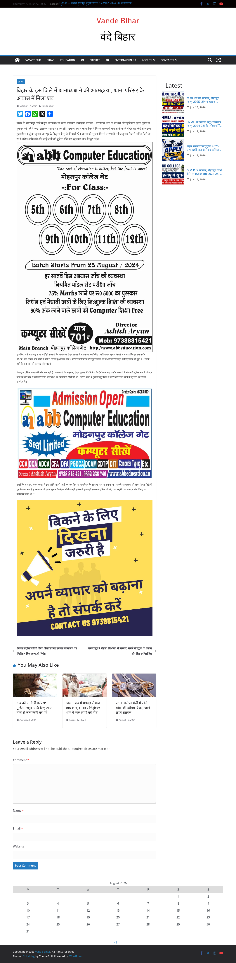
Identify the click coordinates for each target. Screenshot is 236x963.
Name (18, 810)
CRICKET (95, 60)
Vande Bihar (118, 20)
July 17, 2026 (198, 131)
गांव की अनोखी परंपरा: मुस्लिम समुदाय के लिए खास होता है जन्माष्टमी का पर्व (34, 707)
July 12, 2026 (198, 179)
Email (18, 828)
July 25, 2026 (198, 107)
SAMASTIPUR (33, 60)
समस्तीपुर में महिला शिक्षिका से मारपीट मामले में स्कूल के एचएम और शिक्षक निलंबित (120, 651)
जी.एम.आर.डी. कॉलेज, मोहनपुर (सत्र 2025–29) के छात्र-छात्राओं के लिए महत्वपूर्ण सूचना (203, 100)
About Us (148, 60)
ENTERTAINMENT (125, 60)
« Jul (116, 942)
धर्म (82, 60)
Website (18, 846)
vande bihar (48, 105)
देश (107, 60)
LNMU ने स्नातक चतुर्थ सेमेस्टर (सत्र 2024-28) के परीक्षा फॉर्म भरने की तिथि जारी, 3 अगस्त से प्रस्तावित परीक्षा (204, 124)
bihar (50, 60)
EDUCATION (67, 60)
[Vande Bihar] (17, 60)
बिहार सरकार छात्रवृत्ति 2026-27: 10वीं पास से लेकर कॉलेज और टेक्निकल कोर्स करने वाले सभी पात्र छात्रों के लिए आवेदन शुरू (205, 148)
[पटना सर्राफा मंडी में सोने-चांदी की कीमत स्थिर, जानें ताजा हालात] (134, 676)
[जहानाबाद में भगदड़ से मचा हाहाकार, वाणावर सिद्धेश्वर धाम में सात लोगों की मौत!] (85, 676)
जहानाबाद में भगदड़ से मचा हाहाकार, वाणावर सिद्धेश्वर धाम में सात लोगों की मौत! (83, 707)
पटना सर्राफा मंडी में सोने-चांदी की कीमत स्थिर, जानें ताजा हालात (133, 707)
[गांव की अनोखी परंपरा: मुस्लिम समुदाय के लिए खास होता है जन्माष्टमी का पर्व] (35, 676)
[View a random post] (218, 60)
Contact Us (169, 60)
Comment (21, 760)
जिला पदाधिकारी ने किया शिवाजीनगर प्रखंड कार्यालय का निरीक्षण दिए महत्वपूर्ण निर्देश (47, 651)
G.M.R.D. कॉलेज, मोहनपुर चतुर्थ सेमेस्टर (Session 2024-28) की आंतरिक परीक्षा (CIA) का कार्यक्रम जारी (205, 172)
